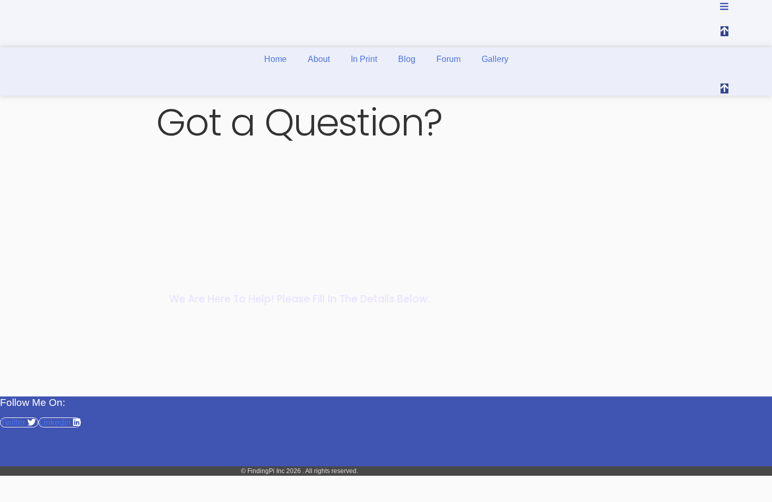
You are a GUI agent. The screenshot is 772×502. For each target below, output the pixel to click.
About (319, 59)
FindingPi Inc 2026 (274, 471)
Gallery (495, 59)
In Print (364, 59)
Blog (406, 59)
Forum (448, 59)
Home (275, 59)
